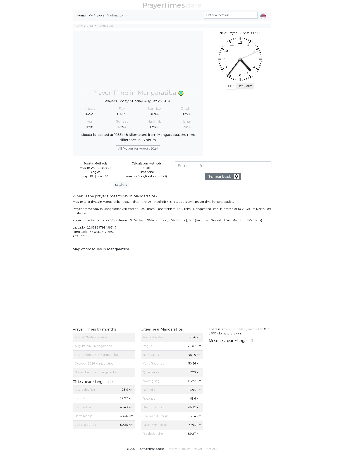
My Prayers (96, 15)
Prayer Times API (205, 449)
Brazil (90, 25)
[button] (263, 13)
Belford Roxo (152, 407)
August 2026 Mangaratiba (93, 346)
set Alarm (245, 86)
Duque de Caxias (155, 425)
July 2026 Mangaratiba (91, 337)
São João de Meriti (156, 416)
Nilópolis (149, 390)
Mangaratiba (105, 25)
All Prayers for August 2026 (138, 148)
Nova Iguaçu (152, 381)
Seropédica (83, 407)
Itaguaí (80, 398)
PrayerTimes (163, 5)
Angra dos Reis (85, 389)
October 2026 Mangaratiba (94, 363)
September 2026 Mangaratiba (96, 354)
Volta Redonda (85, 424)
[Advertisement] (138, 61)
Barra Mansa (83, 416)
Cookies (184, 449)
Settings (121, 184)
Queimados (151, 372)
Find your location (220, 176)
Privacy (171, 449)
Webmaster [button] (116, 15)
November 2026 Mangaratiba (96, 372)
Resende (149, 398)
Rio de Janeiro (153, 433)
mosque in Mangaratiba (240, 329)
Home (81, 15)
